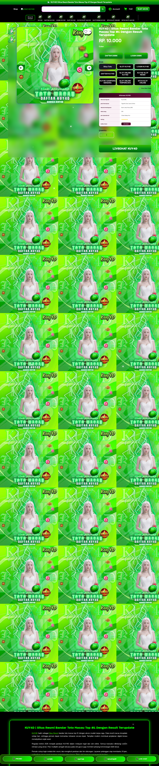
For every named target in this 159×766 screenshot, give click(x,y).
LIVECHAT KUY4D (125, 148)
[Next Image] (89, 68)
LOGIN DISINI (136, 56)
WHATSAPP (112, 758)
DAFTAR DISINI (111, 56)
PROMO (19, 758)
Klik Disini (126, 124)
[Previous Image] (21, 68)
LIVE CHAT (143, 758)
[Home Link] (27, 9)
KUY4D (35, 733)
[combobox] (71, 9)
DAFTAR (81, 758)
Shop (16, 9)
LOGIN (50, 758)
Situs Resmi (53, 733)
